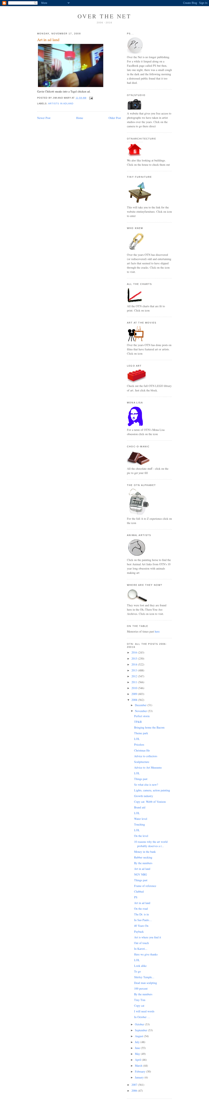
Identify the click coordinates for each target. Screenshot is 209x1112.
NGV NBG (140, 874)
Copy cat (139, 1005)
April (138, 1060)
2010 (134, 688)
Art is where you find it (147, 937)
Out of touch (141, 943)
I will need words (144, 1011)
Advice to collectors (145, 756)
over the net (104, 16)
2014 (134, 664)
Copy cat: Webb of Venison (150, 802)
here (157, 631)
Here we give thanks (146, 954)
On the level (141, 836)
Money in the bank (145, 852)
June (138, 1048)
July (137, 1042)
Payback (139, 931)
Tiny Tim (139, 1000)
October (140, 1024)
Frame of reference (145, 886)
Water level (140, 819)
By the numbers (143, 863)
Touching (139, 824)
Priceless (139, 744)
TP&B (138, 722)
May (138, 1054)
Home (79, 118)
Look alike (140, 966)
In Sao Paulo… (143, 920)
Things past (140, 779)
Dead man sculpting (145, 983)
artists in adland (61, 103)
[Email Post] (90, 98)
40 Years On (141, 926)
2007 (134, 1085)
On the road (141, 909)
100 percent (141, 988)
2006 (134, 1090)
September (141, 1030)
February (140, 1071)
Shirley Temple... (144, 977)
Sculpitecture (141, 762)
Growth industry (143, 796)
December (141, 705)
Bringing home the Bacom (149, 727)
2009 (134, 694)
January (140, 1077)
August (139, 1036)
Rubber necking (143, 857)
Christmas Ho (142, 750)
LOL (137, 739)
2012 (134, 676)
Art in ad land (48, 39)
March (139, 1065)
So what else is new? (146, 784)
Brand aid (139, 807)
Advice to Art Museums (148, 767)
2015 (134, 658)
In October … (142, 1017)
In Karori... (140, 949)
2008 (134, 700)
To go (137, 971)
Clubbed (139, 891)
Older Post (115, 118)
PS (135, 897)
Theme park (141, 733)
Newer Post (43, 118)
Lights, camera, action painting (152, 790)
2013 (134, 670)
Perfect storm (142, 716)
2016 (134, 652)
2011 (134, 682)
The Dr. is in (141, 914)
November (141, 711)
